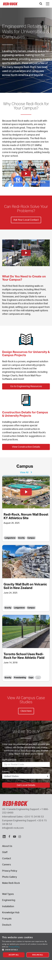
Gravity (21, 538)
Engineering (8, 900)
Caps (31, 677)
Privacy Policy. (14, 947)
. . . (38, 677)
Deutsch (6, 924)
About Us (7, 846)
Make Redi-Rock (11, 882)
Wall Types (8, 893)
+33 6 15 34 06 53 (33, 816)
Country (5, 771)
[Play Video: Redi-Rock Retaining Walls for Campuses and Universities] (26, 174)
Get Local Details (26, 785)
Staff (4, 852)
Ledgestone (10, 538)
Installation (8, 906)
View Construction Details (26, 446)
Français (6, 918)
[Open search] (40, 3)
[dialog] (26, 946)
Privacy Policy (9, 870)
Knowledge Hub (10, 912)
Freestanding (20, 677)
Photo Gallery (9, 876)
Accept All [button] (14, 955)
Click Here (26, 710)
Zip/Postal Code (9, 759)
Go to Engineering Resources (26, 386)
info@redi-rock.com (13, 827)
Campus (31, 538)
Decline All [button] (37, 955)
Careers (6, 864)
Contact (6, 858)
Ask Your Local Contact (26, 219)
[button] (26, 949)
